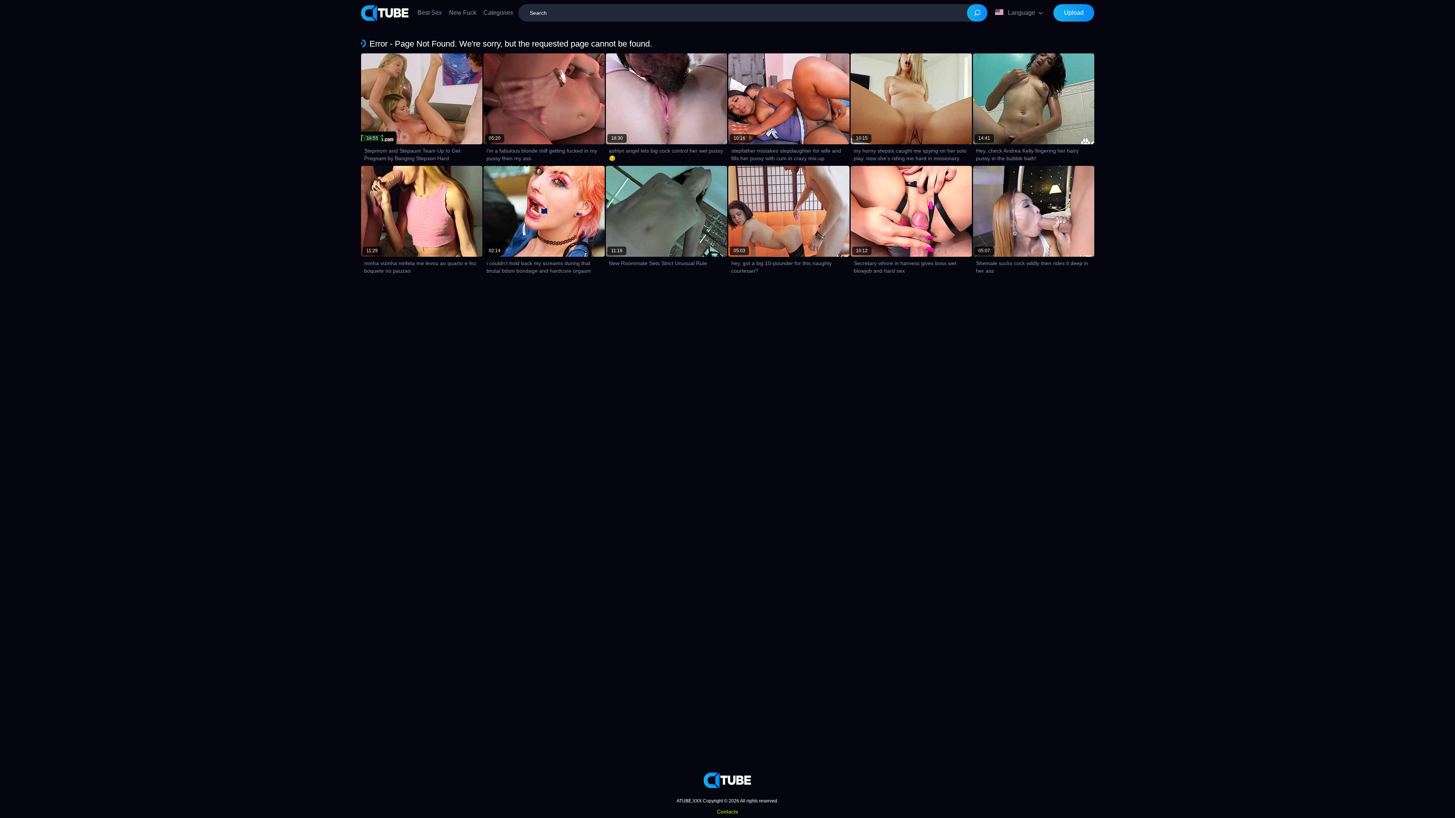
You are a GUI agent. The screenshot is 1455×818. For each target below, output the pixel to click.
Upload (1074, 12)
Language (1021, 12)
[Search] (977, 13)
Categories (498, 12)
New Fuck (462, 12)
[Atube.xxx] (385, 13)
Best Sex (430, 12)
